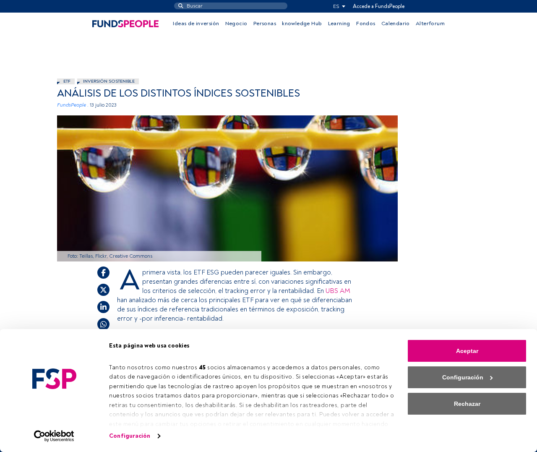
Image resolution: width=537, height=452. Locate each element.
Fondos (365, 23)
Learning (339, 23)
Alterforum (430, 23)
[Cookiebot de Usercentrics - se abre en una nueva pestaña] (54, 436)
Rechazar (467, 403)
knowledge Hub (302, 23)
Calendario (395, 23)
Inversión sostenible (109, 81)
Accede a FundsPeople (378, 6)
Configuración (129, 435)
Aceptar (467, 350)
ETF (66, 81)
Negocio (236, 23)
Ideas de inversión (196, 23)
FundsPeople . (73, 105)
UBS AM (338, 291)
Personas (264, 23)
